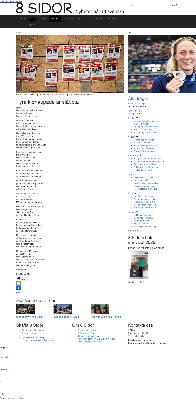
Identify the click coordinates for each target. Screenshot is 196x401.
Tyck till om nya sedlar (144, 148)
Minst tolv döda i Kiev (143, 142)
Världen (55, 18)
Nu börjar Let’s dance (143, 196)
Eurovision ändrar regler (145, 207)
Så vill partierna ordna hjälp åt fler (149, 161)
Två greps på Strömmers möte (148, 158)
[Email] (70, 283)
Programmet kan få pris (144, 201)
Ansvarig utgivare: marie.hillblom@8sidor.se (98, 338)
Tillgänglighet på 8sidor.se (90, 335)
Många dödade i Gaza (66, 316)
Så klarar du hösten (143, 220)
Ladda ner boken (136, 282)
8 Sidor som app (29, 333)
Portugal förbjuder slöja (144, 151)
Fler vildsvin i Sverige (143, 129)
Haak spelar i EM (141, 180)
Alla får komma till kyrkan (145, 198)
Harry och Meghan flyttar (145, 145)
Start (23, 18)
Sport (79, 18)
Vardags (100, 18)
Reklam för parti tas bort (145, 164)
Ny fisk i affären (141, 223)
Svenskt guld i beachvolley (146, 183)
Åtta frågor (138, 98)
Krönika (111, 18)
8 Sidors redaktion (86, 333)
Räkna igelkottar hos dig (145, 226)
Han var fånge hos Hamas (106, 316)
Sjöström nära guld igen (145, 185)
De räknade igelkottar (143, 217)
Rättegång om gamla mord (146, 126)
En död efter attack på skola (146, 120)
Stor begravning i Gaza (29, 316)
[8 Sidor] (70, 13)
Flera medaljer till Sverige (145, 188)
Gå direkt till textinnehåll (11, 1)
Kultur (89, 18)
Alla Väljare (68, 18)
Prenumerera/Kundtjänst (33, 330)
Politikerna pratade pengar (146, 167)
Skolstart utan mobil (143, 169)
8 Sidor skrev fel (141, 123)
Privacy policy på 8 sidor (89, 341)
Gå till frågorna (135, 110)
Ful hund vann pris (142, 214)
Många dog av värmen (144, 139)
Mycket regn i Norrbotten (145, 132)
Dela (18, 292)
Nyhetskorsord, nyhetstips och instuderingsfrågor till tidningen (38, 339)
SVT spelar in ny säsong (145, 204)
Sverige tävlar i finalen (144, 177)
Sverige (43, 18)
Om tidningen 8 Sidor (87, 330)
